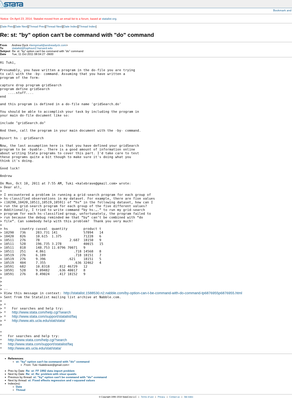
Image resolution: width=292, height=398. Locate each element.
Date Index (70, 26)
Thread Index (87, 26)
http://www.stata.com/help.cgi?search (41, 312)
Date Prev (7, 26)
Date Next (21, 26)
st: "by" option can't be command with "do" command (53, 361)
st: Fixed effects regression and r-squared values (61, 380)
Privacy (161, 397)
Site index (188, 397)
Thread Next (54, 26)
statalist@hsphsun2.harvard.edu (32, 48)
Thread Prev (37, 26)
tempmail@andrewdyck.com (48, 45)
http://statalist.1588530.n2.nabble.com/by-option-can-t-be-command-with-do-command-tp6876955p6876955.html (153, 293)
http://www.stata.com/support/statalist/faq (44, 316)
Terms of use (147, 397)
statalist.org (109, 18)
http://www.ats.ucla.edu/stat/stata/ (38, 321)
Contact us (174, 397)
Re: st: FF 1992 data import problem (50, 370)
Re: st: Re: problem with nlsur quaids (51, 374)
